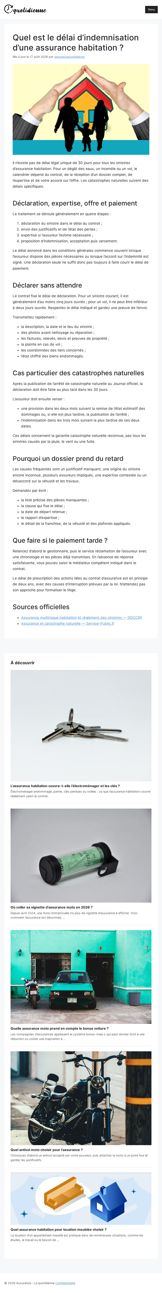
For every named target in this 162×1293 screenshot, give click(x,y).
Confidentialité (65, 1283)
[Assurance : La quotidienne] (25, 9)
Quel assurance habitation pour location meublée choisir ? (59, 1229)
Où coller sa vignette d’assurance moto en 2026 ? (52, 907)
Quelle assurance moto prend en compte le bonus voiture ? (60, 1028)
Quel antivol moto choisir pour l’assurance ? (47, 1150)
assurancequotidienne (69, 56)
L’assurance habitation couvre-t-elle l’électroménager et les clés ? (65, 786)
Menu (151, 9)
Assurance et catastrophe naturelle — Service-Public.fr (67, 623)
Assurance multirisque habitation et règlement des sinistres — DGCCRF (81, 617)
